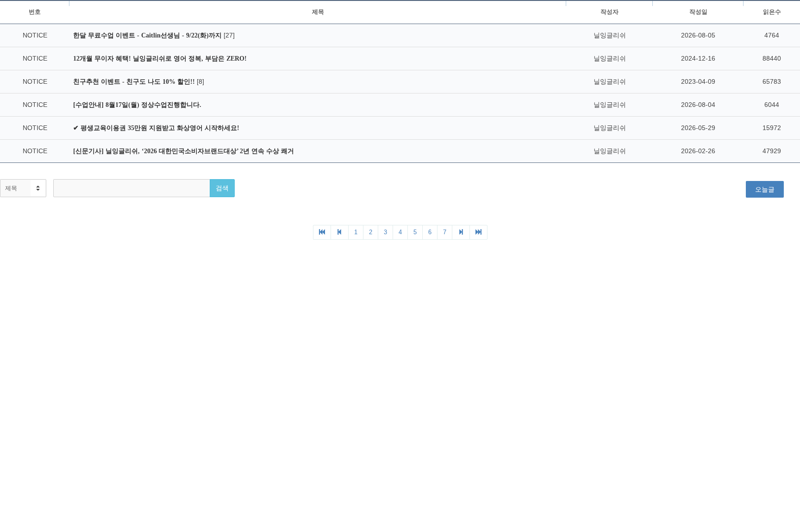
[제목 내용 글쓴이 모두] (23, 188)
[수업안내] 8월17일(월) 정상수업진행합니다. (137, 104)
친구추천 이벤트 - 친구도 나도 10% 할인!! (135, 81)
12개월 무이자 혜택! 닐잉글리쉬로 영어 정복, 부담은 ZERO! (160, 58)
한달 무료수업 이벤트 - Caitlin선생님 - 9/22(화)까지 (148, 35)
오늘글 (765, 189)
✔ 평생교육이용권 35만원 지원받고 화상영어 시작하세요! (156, 128)
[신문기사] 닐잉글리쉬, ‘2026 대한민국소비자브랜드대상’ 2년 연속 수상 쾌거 (183, 151)
